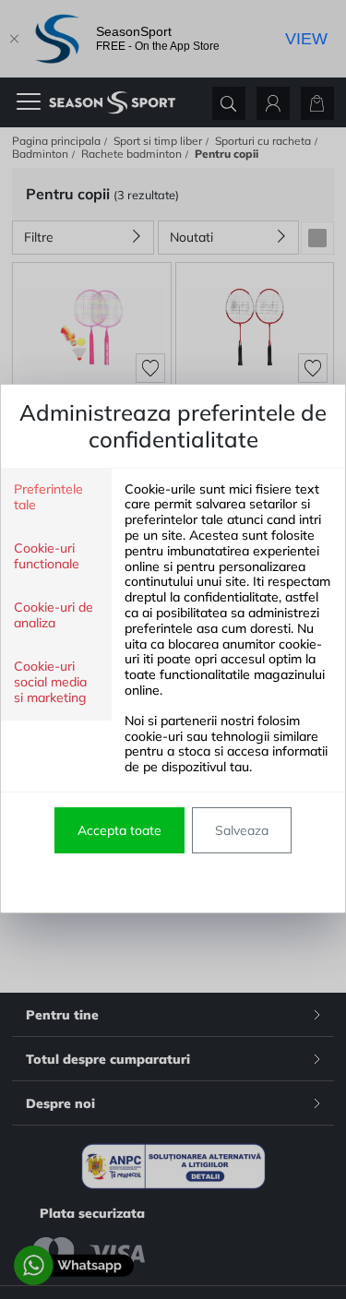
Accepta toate (119, 830)
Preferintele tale (48, 497)
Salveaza (241, 830)
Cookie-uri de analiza (53, 615)
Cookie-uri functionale (46, 556)
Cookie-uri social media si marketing (50, 682)
